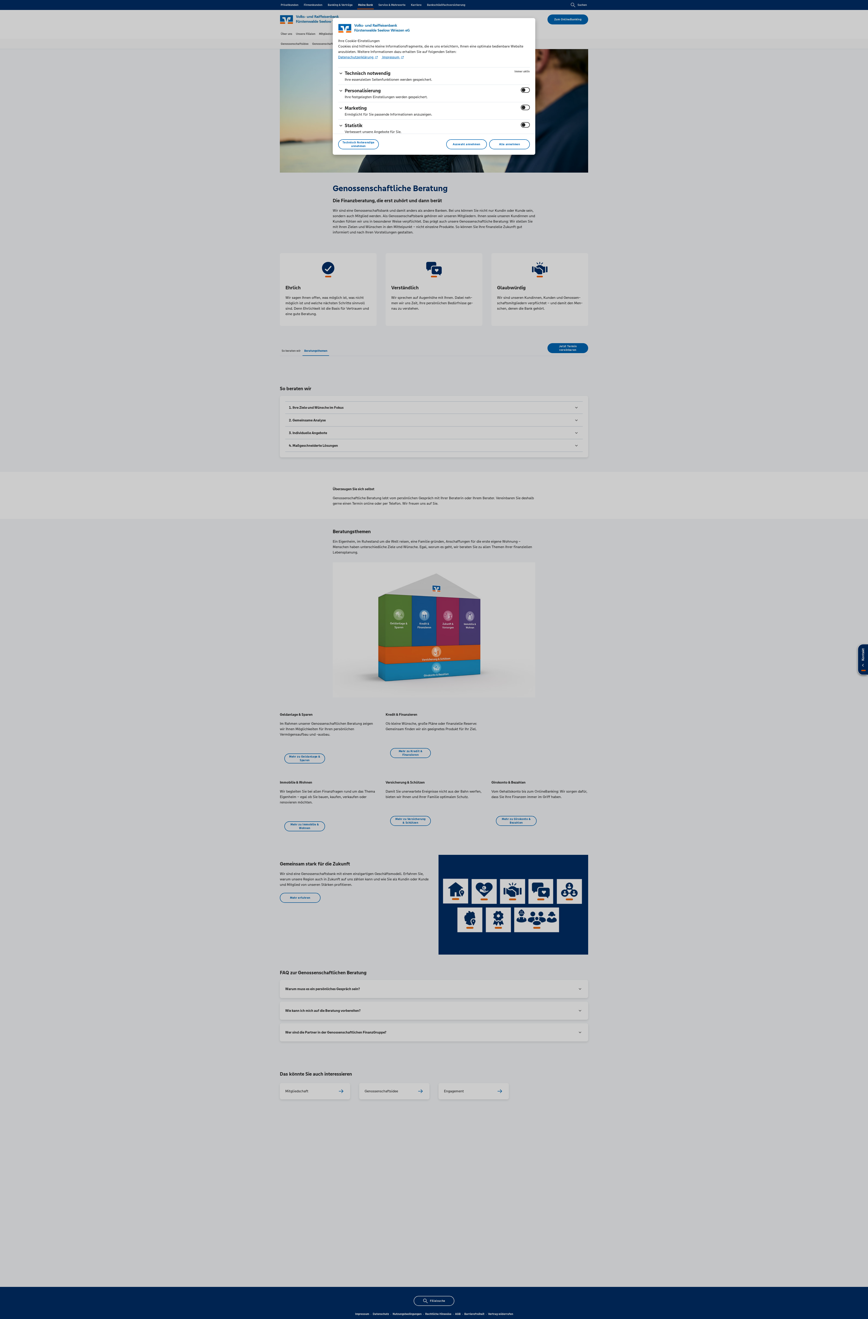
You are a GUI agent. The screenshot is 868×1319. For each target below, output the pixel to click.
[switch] (525, 90)
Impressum (390, 57)
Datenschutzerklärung (356, 57)
